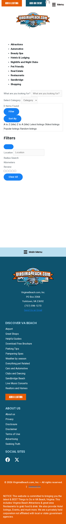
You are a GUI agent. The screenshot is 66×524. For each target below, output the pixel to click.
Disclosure (11, 424)
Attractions (17, 44)
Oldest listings (52, 124)
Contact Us (35, 486)
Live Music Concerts (17, 383)
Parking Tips (12, 348)
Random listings (28, 128)
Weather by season (16, 358)
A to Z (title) (10, 124)
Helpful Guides (13, 338)
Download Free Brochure (19, 343)
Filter (11, 111)
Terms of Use (13, 434)
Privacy (10, 419)
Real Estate (17, 71)
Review (8, 166)
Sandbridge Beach (15, 378)
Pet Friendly (17, 66)
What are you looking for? (17, 93)
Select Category (12, 100)
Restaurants (17, 75)
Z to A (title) (23, 124)
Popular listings (11, 128)
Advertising (12, 439)
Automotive (17, 49)
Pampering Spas (14, 353)
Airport (9, 328)
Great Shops (12, 333)
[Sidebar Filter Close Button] (9, 146)
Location (8, 152)
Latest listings (37, 124)
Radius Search (11, 158)
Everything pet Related (18, 363)
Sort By (12, 118)
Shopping (16, 84)
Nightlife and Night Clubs (24, 62)
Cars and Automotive (17, 368)
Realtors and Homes (16, 388)
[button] (7, 459)
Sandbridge (17, 79)
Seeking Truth (13, 443)
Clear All (13, 176)
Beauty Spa (17, 53)
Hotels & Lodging (20, 57)
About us (10, 414)
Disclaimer (11, 429)
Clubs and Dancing (15, 373)
